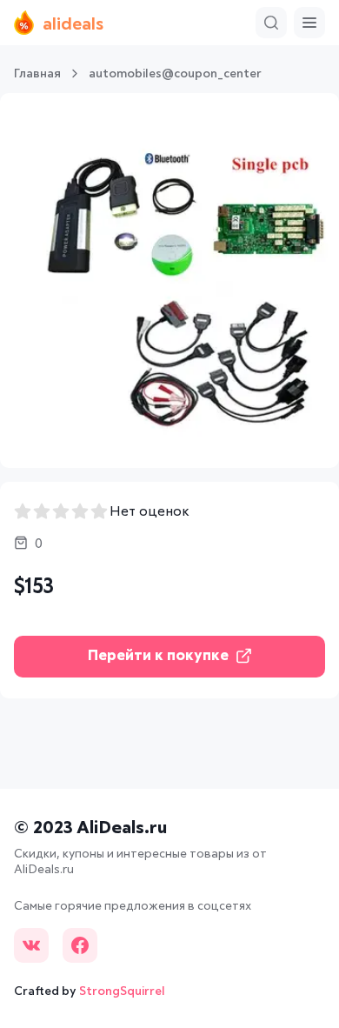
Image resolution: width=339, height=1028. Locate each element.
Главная (37, 74)
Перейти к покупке (158, 656)
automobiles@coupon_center (175, 74)
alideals (73, 24)
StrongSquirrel (122, 991)
